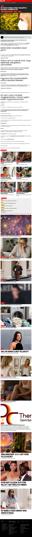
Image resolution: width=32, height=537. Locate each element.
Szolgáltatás (14, 522)
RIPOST (1, 4)
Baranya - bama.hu (11, 525)
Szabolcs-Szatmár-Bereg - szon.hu (24, 528)
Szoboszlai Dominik (7, 2)
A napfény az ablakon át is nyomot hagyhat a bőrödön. (7, 180)
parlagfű (15, 11)
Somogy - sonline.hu (23, 527)
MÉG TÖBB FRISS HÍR (3, 212)
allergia (19, 11)
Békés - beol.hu (10, 526)
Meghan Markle (13, 2)
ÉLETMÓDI (4, 4)
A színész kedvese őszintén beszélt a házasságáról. (10, 486)
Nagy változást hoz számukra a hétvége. (8, 458)
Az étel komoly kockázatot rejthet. (22, 179)
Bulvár (10, 522)
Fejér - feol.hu (10, 530)
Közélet (18, 521)
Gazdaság (22, 521)
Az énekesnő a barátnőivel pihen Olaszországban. (9, 353)
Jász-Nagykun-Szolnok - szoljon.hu (24, 524)
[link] (3, 160)
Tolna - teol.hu (22, 529)
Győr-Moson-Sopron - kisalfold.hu (13, 531)
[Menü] (30, 1)
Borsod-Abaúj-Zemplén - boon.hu (13, 527)
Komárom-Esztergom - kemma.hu (24, 525)
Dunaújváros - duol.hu (11, 529)
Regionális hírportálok (12, 521)
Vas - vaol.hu (22, 530)
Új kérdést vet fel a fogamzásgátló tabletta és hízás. (23, 195)
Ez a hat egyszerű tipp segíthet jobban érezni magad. (10, 378)
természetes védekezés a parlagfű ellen (6, 11)
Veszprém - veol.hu (22, 531)
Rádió (18, 522)
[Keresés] (28, 1)
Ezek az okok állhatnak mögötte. (21, 164)
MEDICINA (8, 4)
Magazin (27, 521)
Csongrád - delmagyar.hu (12, 528)
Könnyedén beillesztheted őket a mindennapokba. (6, 165)
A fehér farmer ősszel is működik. (6, 514)
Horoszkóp (2, 2)
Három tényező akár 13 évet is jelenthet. (7, 194)
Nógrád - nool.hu (22, 526)
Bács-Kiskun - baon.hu (11, 524)
